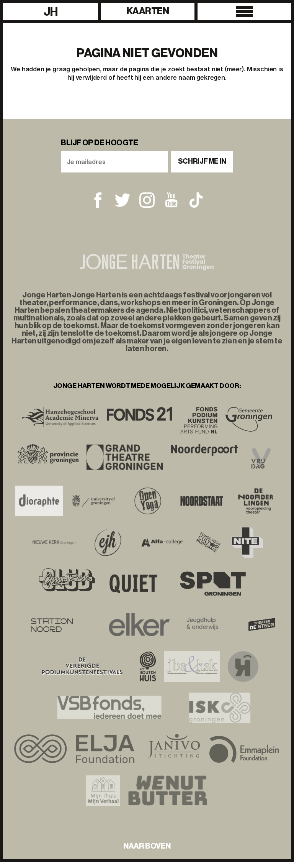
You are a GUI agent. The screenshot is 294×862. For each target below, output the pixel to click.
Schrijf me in (202, 161)
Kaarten (148, 11)
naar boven (147, 846)
